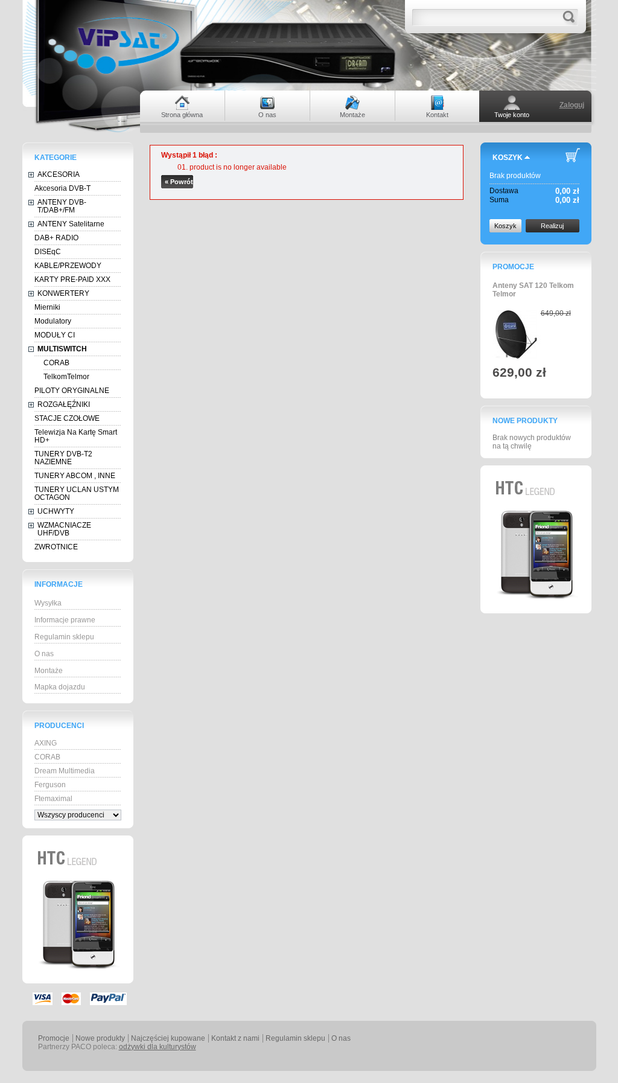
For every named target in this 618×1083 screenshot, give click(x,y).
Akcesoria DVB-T (62, 188)
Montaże (48, 670)
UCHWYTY (55, 511)
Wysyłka (48, 603)
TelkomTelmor (66, 376)
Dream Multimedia (64, 771)
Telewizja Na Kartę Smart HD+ (75, 436)
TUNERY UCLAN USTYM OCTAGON (76, 493)
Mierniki (47, 307)
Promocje (513, 267)
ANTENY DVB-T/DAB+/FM (61, 206)
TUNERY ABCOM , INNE (74, 475)
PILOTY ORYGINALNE (71, 390)
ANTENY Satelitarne (70, 224)
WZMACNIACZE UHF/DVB (64, 529)
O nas (44, 654)
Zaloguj (571, 105)
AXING (45, 743)
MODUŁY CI (54, 335)
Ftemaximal (53, 798)
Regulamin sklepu (64, 637)
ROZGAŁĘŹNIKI (63, 404)
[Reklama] (77, 981)
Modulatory (52, 321)
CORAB (56, 363)
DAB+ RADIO (56, 238)
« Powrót (179, 181)
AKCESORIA (58, 174)
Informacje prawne (64, 620)
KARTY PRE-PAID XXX (72, 279)
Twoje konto (511, 114)
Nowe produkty (525, 421)
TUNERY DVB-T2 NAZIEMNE (63, 458)
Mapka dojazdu (59, 687)
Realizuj (552, 225)
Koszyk (507, 157)
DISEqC (47, 252)
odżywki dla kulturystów (157, 1047)
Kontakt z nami (235, 1038)
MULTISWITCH (62, 349)
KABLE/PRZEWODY (67, 265)
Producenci (59, 725)
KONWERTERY (63, 293)
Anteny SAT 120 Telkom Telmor (533, 289)
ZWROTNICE (56, 547)
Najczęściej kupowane (168, 1038)
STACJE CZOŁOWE (67, 418)
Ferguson (50, 785)
